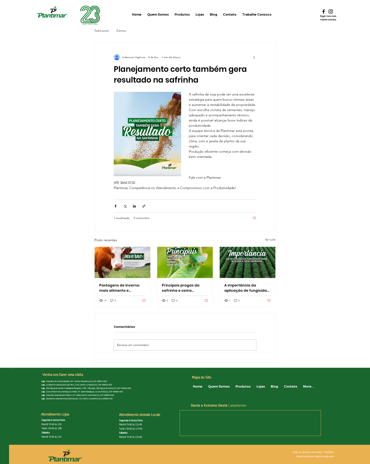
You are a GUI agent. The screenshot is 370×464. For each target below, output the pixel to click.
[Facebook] (323, 11)
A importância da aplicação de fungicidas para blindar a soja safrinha (246, 288)
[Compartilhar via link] (144, 206)
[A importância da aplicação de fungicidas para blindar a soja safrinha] (247, 262)
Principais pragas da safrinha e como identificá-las (180, 288)
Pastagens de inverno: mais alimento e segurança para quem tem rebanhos (120, 288)
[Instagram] (331, 11)
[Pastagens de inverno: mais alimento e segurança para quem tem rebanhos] (122, 262)
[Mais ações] (254, 57)
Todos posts (101, 30)
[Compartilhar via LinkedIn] (134, 206)
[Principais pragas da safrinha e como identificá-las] (185, 262)
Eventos (121, 30)
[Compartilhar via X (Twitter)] (125, 206)
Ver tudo (270, 239)
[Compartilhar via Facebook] (115, 206)
